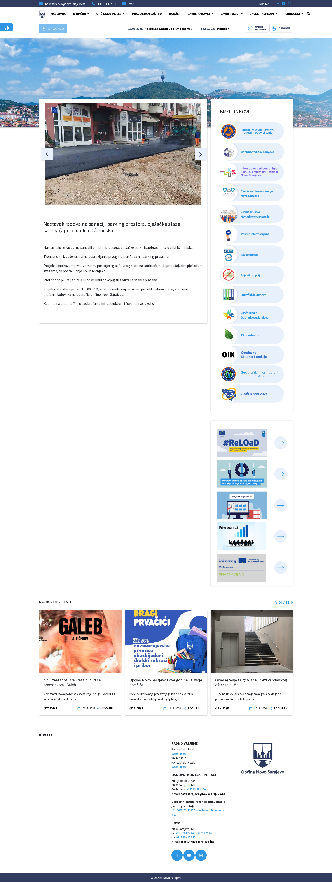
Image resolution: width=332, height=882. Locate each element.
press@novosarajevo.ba (197, 841)
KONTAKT (265, 4)
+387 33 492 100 (107, 4)
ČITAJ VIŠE (50, 708)
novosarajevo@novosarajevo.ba (203, 794)
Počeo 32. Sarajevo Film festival (151, 29)
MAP (131, 4)
